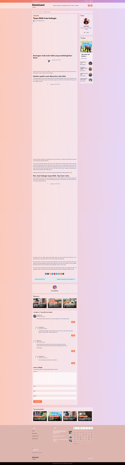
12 (80, 434)
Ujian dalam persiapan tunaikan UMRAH (83, 68)
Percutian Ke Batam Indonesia (86, 56)
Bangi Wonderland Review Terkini (83, 79)
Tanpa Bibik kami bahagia (44, 18)
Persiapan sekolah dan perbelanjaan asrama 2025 (85, 419)
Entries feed (34, 433)
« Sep (82, 446)
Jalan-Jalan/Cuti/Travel (66, 5)
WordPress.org (35, 438)
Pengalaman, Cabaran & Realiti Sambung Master (69, 304)
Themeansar (70, 463)
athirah (38, 340)
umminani (37, 20)
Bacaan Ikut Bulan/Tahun (37, 452)
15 (88, 434)
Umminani (38, 5)
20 (83, 436)
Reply (73, 335)
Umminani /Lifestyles (57, 5)
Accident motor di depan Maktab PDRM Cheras (39, 304)
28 (85, 439)
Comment (35, 371)
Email (34, 391)
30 (91, 439)
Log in (33, 430)
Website (34, 396)
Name (34, 386)
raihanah (38, 315)
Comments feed (35, 436)
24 (74, 439)
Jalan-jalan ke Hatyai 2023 (84, 74)
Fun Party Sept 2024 (83, 63)
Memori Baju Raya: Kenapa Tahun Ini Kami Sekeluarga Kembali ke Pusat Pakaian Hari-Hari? (39, 420)
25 (77, 439)
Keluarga (77, 5)
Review (73, 5)
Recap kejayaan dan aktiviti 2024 (53, 304)
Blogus (65, 463)
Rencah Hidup (36, 15)
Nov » (84, 446)
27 (83, 439)
